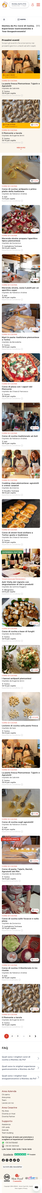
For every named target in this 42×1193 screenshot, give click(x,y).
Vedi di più (21, 148)
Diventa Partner (8, 1116)
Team (4, 1100)
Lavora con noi (8, 1103)
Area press (6, 1097)
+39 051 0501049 (12, 1146)
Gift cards (6, 1127)
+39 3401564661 (11, 1143)
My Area (5, 1111)
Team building (7, 1133)
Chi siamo (6, 1095)
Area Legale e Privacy (21, 1188)
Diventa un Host (8, 1114)
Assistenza (6, 1124)
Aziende (5, 1130)
